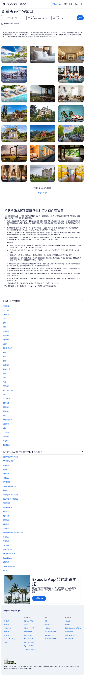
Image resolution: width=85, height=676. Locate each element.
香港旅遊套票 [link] (28, 632)
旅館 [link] (4, 361)
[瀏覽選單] (81, 4)
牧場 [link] (4, 394)
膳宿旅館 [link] (6, 411)
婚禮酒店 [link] (6, 562)
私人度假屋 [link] (6, 399)
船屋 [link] (4, 416)
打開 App (39, 598)
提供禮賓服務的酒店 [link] (10, 486)
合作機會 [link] (6, 632)
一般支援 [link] (67, 621)
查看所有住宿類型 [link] (29, 642)
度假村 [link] (5, 344)
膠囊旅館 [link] (6, 407)
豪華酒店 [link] (6, 520)
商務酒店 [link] (6, 478)
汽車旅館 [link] (6, 386)
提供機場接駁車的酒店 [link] (10, 457)
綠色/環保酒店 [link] (8, 549)
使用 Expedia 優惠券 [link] (71, 635)
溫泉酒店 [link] (6, 512)
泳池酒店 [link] (6, 528)
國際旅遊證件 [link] (69, 639)
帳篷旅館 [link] (6, 336)
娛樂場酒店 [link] (6, 482)
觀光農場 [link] (6, 424)
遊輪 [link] (4, 428)
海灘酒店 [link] (6, 465)
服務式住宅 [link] (6, 369)
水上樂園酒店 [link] (7, 558)
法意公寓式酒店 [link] (8, 390)
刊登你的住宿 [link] (8, 628)
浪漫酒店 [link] (6, 537)
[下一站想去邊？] (13, 17)
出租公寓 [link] (6, 314)
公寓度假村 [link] (6, 306)
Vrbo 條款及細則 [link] (49, 635)
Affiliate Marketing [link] (9, 639)
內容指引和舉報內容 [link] (50, 639)
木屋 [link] (4, 373)
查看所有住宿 (42, 193)
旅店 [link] (4, 352)
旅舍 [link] (4, 357)
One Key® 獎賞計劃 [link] (30, 649)
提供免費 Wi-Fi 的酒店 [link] (10, 499)
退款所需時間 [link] (69, 632)
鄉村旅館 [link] (6, 437)
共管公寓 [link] (6, 310)
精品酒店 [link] (6, 469)
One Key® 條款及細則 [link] (51, 632)
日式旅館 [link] (6, 365)
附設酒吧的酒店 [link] (8, 461)
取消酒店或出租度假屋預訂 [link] (73, 628)
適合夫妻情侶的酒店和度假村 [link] (13, 533)
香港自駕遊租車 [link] (28, 639)
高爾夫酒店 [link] (6, 503)
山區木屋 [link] (6, 331)
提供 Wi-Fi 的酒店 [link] (9, 566)
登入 (76, 4)
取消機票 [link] (67, 624)
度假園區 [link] (6, 340)
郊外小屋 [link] (6, 432)
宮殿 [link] (4, 327)
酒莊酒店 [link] (6, 571)
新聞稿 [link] (6, 642)
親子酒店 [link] (6, 491)
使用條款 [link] (47, 628)
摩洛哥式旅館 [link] (7, 348)
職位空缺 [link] (6, 624)
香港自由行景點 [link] (28, 621)
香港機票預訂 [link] (28, 635)
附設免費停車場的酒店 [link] (10, 495)
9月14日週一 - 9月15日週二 (40, 18)
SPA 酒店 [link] (6, 545)
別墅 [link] (4, 319)
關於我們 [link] (6, 621)
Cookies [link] (46, 624)
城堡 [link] (4, 323)
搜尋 (80, 18)
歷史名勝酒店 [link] (7, 507)
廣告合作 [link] (6, 635)
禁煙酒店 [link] (6, 524)
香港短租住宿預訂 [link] (29, 628)
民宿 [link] (4, 382)
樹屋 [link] (4, 378)
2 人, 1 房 (59, 18)
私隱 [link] (45, 621)
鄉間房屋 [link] (6, 441)
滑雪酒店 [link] (6, 541)
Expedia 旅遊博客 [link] (29, 646)
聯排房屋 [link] (6, 403)
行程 (65, 4)
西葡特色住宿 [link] (7, 420)
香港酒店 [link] (26, 624)
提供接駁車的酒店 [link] (9, 554)
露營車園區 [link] (6, 445)
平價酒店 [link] (6, 474)
